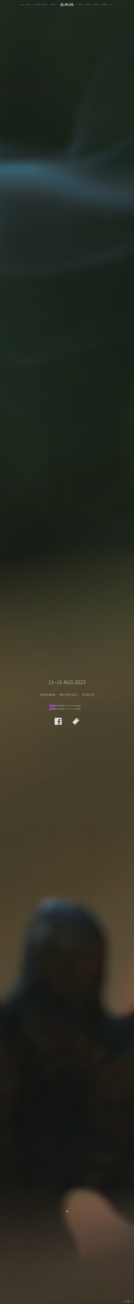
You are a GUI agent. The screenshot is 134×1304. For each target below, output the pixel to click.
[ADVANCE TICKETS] (75, 722)
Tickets (53, 4)
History (96, 4)
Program (47, 695)
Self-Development (40, 4)
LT (111, 4)
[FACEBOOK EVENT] (58, 722)
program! (69, 709)
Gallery (87, 4)
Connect (104, 4)
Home (23, 4)
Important (68, 695)
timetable (69, 706)
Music (29, 4)
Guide (80, 4)
